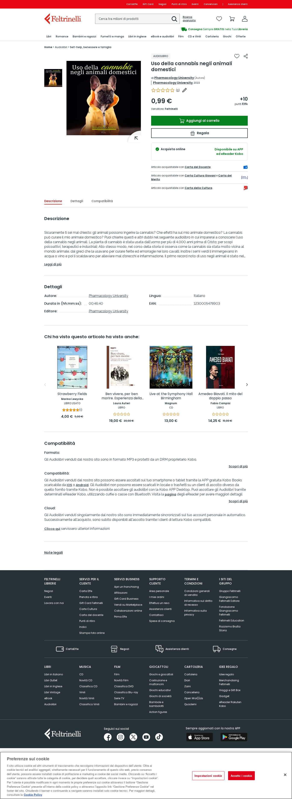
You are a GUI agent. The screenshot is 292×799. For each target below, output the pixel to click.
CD (81, 674)
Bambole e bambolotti (156, 704)
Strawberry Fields (72, 394)
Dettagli (77, 201)
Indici (83, 627)
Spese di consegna (162, 621)
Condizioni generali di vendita (197, 593)
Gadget (224, 696)
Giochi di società (160, 696)
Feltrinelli (171, 109)
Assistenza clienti (238, 4)
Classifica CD (88, 686)
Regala (202, 133)
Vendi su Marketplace (128, 605)
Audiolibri (50, 704)
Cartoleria (190, 674)
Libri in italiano (53, 674)
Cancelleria (191, 692)
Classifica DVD (123, 686)
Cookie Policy (33, 795)
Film (116, 674)
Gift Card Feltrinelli (91, 603)
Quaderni (190, 704)
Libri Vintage (52, 692)
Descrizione (53, 201)
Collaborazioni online (128, 610)
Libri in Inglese (53, 686)
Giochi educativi (160, 690)
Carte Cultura (88, 609)
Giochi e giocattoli (161, 674)
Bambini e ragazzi (126, 704)
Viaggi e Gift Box (229, 690)
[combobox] (137, 19)
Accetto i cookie (241, 776)
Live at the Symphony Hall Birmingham (171, 396)
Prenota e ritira (88, 597)
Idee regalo (226, 674)
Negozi (163, 4)
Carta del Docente (198, 167)
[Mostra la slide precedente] (45, 384)
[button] (174, 19)
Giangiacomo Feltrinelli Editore (229, 599)
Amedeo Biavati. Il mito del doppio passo (220, 396)
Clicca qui (52, 529)
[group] (53, 78)
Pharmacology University (174, 78)
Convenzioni (211, 4)
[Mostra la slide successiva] (247, 384)
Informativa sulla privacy (195, 612)
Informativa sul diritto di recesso (198, 603)
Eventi (195, 4)
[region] (146, 775)
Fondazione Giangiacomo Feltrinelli (228, 610)
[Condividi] (246, 56)
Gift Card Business (126, 599)
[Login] (245, 19)
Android (82, 485)
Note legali (53, 552)
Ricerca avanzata (189, 18)
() (178, 90)
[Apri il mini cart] (232, 19)
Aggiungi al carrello (202, 120)
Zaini (187, 686)
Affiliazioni (120, 593)
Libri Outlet (50, 680)
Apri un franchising (126, 587)
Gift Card (148, 4)
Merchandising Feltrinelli (229, 682)
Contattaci (156, 615)
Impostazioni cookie (208, 776)
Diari (187, 680)
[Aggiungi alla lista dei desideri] (236, 56)
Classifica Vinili (89, 704)
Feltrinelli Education (231, 620)
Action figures (158, 712)
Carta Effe (85, 591)
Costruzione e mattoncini (158, 682)
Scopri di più (238, 466)
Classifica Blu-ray (126, 692)
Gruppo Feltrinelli (229, 591)
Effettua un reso (159, 603)
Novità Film (121, 680)
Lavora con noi (54, 603)
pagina (170, 494)
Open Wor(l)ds (193, 698)
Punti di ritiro (179, 4)
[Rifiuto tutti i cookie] (285, 775)
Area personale (159, 591)
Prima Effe (120, 616)
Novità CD (85, 680)
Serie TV (119, 698)
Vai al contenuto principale (62, 4)
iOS (69, 485)
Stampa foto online (92, 633)
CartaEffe (131, 4)
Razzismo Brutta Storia (229, 628)
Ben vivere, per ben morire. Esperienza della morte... (122, 396)
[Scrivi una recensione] (184, 90)
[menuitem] (49, 36)
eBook (48, 698)
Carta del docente (91, 615)
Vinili (82, 692)
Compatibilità (102, 201)
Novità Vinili (86, 698)
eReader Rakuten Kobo (230, 704)
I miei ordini (156, 597)
